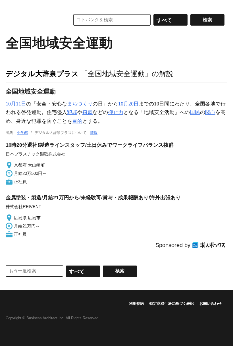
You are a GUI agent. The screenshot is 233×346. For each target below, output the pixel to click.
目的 (77, 121)
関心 (210, 112)
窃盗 (87, 112)
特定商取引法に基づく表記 (171, 303)
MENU (11, 5)
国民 (195, 112)
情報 (93, 132)
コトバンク (34, 20)
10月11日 (16, 104)
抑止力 (115, 112)
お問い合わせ (210, 303)
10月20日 (128, 104)
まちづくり (80, 104)
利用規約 (136, 303)
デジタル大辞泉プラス (42, 74)
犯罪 (72, 112)
